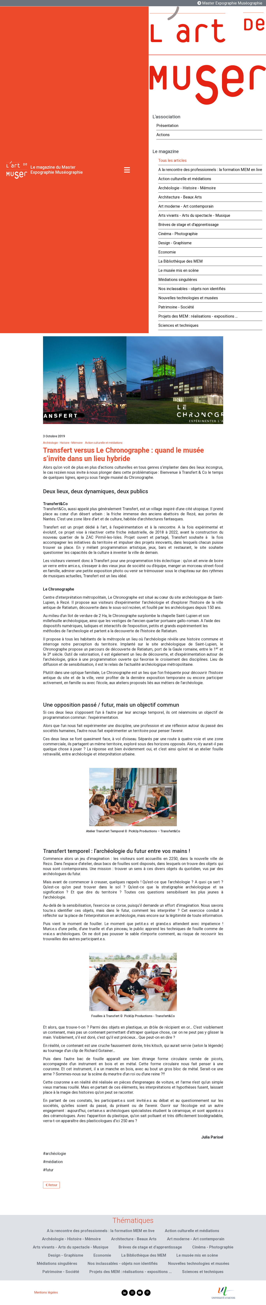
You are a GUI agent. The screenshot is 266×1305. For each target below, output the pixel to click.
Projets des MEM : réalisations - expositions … (198, 316)
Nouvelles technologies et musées (188, 298)
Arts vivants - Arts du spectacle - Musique (194, 215)
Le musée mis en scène (178, 270)
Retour (52, 1185)
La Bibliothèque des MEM (180, 261)
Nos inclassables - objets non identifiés (191, 288)
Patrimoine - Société (176, 307)
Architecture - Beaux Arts (180, 197)
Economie (167, 252)
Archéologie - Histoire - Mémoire (187, 188)
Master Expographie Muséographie (231, 3)
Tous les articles (172, 160)
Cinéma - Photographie (178, 233)
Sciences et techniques (178, 325)
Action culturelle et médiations (184, 178)
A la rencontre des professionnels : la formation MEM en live (210, 169)
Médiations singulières (177, 279)
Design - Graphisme (175, 243)
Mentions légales (46, 1292)
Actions (163, 134)
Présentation (167, 125)
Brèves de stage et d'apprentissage (188, 224)
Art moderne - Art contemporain (185, 206)
